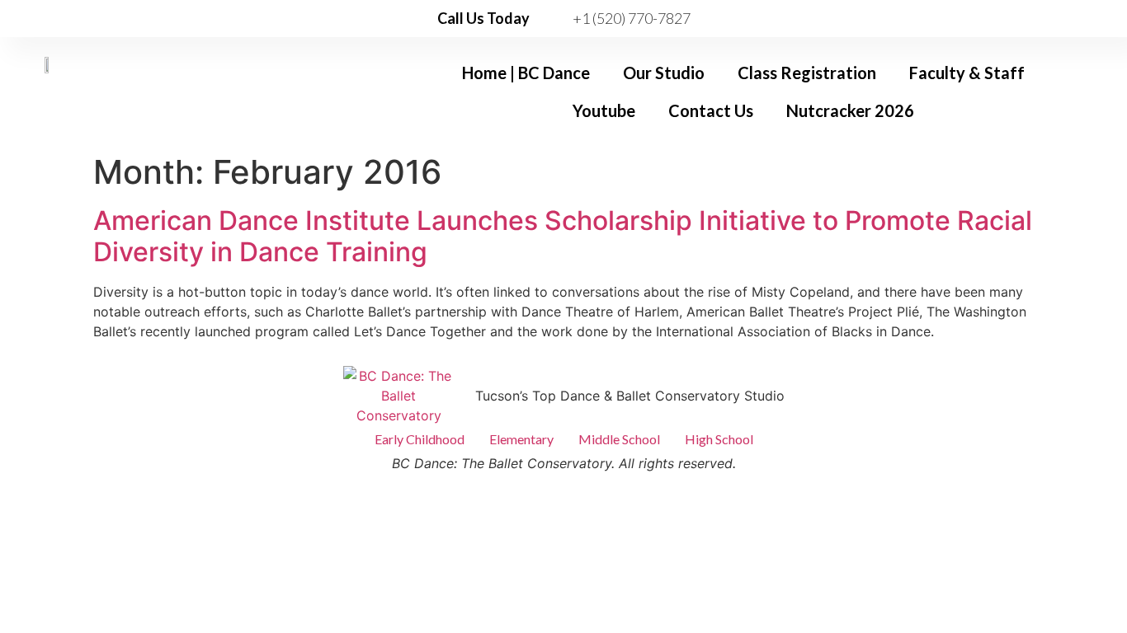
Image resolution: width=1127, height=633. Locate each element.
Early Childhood (419, 439)
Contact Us (710, 110)
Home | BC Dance (526, 72)
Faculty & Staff (967, 72)
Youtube (604, 110)
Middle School (619, 439)
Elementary (521, 439)
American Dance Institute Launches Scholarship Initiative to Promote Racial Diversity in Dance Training (562, 236)
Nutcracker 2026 (850, 110)
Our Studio (664, 72)
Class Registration (807, 72)
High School (719, 439)
